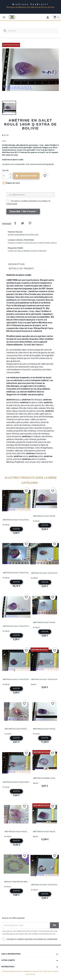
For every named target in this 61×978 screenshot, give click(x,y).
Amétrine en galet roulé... (44, 516)
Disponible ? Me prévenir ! (23, 211)
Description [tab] (16, 264)
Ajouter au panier (26, 176)
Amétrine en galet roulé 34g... (16, 573)
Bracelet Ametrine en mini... (16, 882)
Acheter (16, 529)
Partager (15, 223)
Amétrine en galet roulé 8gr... (16, 520)
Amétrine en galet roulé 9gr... (44, 573)
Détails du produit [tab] (21, 268)
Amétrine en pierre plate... (44, 778)
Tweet (22, 223)
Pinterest (30, 223)
